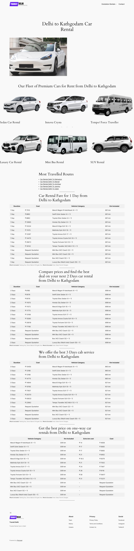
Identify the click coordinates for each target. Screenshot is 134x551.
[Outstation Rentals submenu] (115, 4)
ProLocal (19, 540)
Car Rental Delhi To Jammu (50, 186)
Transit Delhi (14, 522)
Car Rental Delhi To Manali (50, 182)
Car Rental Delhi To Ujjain (49, 189)
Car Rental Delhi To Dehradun (51, 179)
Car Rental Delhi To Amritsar (50, 184)
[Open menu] (10, 513)
